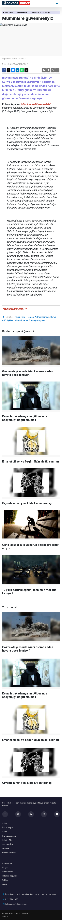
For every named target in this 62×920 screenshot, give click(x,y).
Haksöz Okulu (8, 840)
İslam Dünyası (8, 827)
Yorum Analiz (22, 13)
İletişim (5, 867)
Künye (4, 884)
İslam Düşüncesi (9, 836)
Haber (4, 823)
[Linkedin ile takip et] (31, 814)
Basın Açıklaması (9, 852)
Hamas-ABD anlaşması (38, 317)
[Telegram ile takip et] (57, 814)
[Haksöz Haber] (16, 3)
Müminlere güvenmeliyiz (40, 13)
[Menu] (57, 3)
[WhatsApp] (22, 70)
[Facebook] (4, 70)
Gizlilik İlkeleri (7, 872)
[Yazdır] (44, 70)
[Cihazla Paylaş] (26, 70)
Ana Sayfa (9, 13)
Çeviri (4, 832)
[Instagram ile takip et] (44, 814)
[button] (48, 70)
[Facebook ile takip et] (5, 814)
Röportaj (5, 848)
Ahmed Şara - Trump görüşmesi (30, 320)
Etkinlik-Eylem (7, 844)
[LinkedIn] (17, 70)
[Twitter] (8, 70)
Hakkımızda (7, 863)
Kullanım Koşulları (9, 876)
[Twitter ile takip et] (18, 814)
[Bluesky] (13, 70)
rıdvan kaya (20, 317)
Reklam (5, 880)
